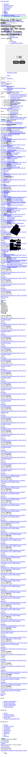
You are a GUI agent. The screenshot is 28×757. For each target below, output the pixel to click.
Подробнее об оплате (6, 121)
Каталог (6, 725)
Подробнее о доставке (6, 108)
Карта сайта (7, 717)
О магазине (7, 729)
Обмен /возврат (8, 6)
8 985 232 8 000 (5, 1)
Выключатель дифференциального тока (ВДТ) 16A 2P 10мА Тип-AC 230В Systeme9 (13, 620)
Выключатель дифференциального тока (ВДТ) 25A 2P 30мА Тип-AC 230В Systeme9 (13, 608)
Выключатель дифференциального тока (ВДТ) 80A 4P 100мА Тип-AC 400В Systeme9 (13, 550)
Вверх (2, 695)
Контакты (6, 4)
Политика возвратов (9, 716)
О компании (7, 8)
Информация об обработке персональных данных (14, 750)
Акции (5, 713)
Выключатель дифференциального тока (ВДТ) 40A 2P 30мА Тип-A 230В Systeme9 (13, 504)
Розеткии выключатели (8, 137)
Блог (5, 11)
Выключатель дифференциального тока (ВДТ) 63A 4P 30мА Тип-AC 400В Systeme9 (13, 562)
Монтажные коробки (9, 702)
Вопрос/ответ (7, 730)
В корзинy (3, 82)
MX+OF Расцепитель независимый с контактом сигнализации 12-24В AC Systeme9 (13, 678)
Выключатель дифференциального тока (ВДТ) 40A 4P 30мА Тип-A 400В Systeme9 (13, 492)
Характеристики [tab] (8, 89)
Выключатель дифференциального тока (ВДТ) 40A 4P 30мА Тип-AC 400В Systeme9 (13, 574)
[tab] (15, 89)
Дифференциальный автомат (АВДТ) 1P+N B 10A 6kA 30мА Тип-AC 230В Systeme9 (14, 643)
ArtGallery (9, 92)
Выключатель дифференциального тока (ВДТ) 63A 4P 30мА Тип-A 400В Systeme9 (13, 481)
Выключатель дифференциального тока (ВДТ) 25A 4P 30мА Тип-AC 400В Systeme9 (13, 585)
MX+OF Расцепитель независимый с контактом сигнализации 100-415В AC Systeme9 (13, 690)
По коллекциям (14, 37)
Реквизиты (6, 733)
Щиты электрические (9, 705)
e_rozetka (3, 743)
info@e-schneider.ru (6, 747)
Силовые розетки (8, 707)
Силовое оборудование (10, 704)
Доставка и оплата (9, 5)
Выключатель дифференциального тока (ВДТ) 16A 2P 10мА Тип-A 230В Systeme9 (13, 527)
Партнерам (7, 9)
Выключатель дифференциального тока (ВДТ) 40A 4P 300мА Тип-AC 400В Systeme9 (13, 539)
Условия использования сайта (12, 718)
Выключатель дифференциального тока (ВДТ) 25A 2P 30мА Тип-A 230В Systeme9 (13, 516)
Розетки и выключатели (10, 701)
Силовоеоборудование (7, 195)
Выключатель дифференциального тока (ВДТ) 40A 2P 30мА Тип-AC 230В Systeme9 (13, 597)
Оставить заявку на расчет (8, 86)
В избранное (4, 85)
